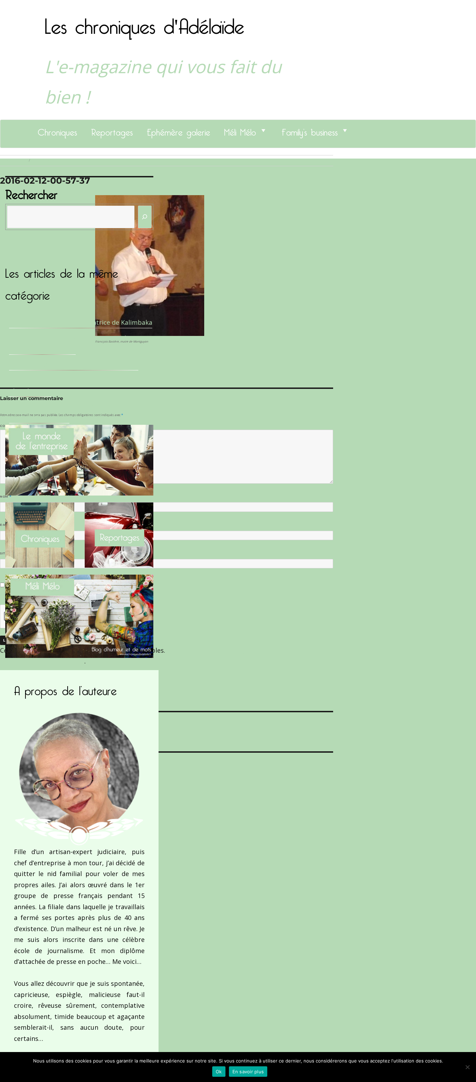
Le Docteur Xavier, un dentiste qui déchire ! (73, 364)
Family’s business (310, 130)
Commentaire (14, 426)
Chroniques (57, 130)
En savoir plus (248, 1071)
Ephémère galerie (178, 130)
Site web (8, 553)
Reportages (112, 130)
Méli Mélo (240, 130)
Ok (219, 1071)
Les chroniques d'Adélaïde (144, 22)
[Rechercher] (145, 217)
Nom (5, 496)
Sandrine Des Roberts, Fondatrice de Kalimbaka (80, 322)
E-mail (7, 525)
